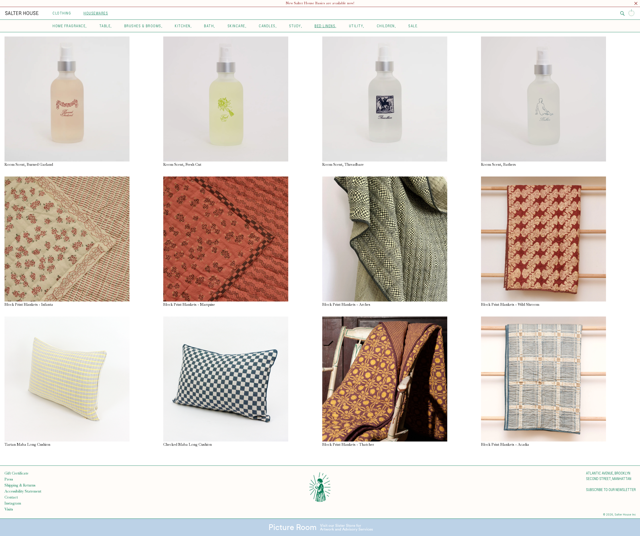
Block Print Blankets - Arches (346, 304)
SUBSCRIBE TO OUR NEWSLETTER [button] (611, 489)
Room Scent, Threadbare (343, 164)
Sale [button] (412, 26)
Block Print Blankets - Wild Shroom (510, 304)
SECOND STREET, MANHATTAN (608, 478)
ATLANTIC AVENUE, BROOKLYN (608, 473)
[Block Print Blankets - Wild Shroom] (558, 239)
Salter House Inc (625, 514)
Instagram (12, 503)
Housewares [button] (96, 13)
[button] (636, 4)
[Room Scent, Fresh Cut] (240, 99)
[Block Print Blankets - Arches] (399, 239)
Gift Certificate (16, 473)
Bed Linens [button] (324, 26)
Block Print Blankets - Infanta (28, 304)
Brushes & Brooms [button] (142, 26)
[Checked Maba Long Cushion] (240, 379)
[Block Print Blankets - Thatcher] (399, 379)
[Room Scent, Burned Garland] (81, 99)
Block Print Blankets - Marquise (189, 304)
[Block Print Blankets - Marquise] (240, 239)
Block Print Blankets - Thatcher (348, 444)
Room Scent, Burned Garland (28, 164)
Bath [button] (209, 26)
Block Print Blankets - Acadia (505, 444)
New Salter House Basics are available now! (320, 3)
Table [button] (105, 26)
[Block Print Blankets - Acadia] (558, 379)
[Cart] (631, 13)
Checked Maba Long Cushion (187, 444)
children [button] (386, 26)
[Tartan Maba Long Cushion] (81, 379)
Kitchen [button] (182, 26)
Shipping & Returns (20, 485)
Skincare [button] (236, 26)
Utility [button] (356, 26)
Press (8, 479)
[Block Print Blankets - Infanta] (81, 239)
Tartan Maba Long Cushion (27, 444)
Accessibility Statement (22, 491)
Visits (8, 509)
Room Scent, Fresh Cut (182, 164)
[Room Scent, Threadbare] (399, 99)
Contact (11, 497)
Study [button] (295, 26)
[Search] (622, 13)
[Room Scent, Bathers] (558, 99)
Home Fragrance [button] (69, 26)
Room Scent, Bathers (498, 164)
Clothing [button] (61, 13)
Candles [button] (267, 26)
